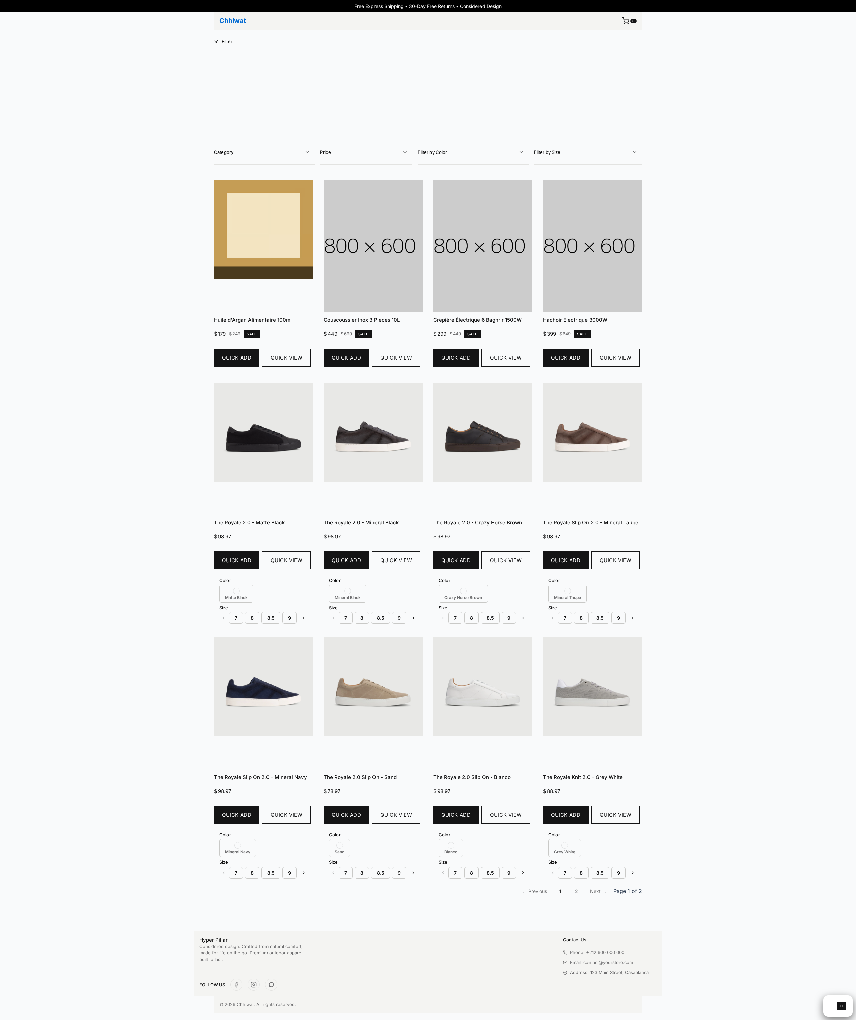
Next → (598, 891)
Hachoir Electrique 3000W (575, 320)
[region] (263, 594)
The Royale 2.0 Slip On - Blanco (472, 777)
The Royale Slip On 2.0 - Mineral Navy (260, 777)
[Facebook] (236, 985)
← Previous (534, 891)
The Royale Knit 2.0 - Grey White (583, 777)
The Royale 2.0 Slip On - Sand (360, 777)
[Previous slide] (223, 618)
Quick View (286, 357)
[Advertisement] (428, 94)
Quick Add (236, 357)
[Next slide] (303, 618)
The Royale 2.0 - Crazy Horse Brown (477, 522)
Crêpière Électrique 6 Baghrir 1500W (477, 320)
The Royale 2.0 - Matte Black (249, 522)
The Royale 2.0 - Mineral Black (361, 522)
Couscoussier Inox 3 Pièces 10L (362, 320)
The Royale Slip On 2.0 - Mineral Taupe (590, 522)
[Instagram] (254, 985)
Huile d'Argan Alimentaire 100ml (253, 320)
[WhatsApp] (271, 985)
